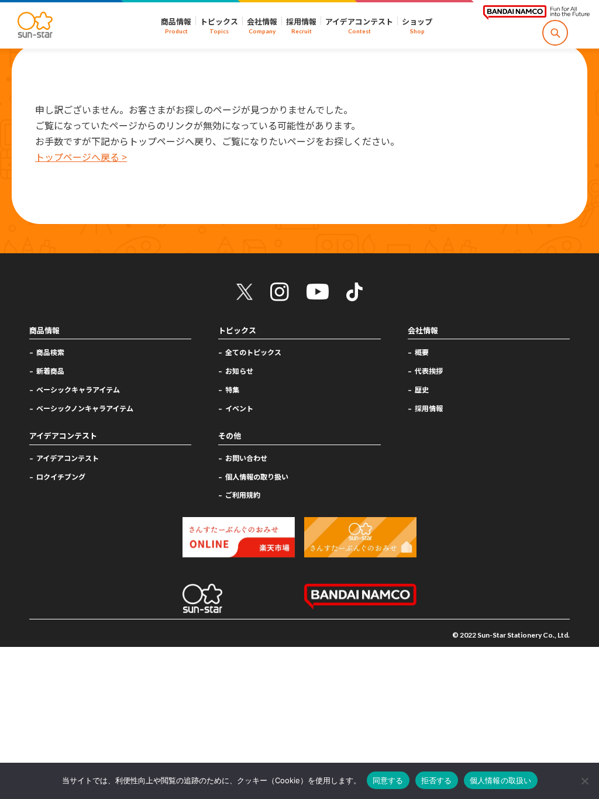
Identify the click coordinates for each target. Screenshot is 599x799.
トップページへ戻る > (81, 157)
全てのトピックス (253, 352)
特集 (232, 389)
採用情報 (429, 408)
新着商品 (50, 371)
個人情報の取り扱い (256, 476)
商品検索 (50, 352)
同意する (388, 780)
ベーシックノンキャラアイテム (84, 408)
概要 (422, 352)
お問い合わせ (246, 458)
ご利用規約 (242, 495)
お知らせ (239, 371)
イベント (239, 408)
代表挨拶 (429, 371)
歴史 (422, 389)
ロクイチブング (60, 476)
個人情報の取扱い (501, 780)
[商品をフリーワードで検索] (555, 33)
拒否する (436, 780)
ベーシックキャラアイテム (78, 389)
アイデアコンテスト (67, 458)
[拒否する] (584, 781)
